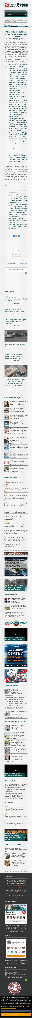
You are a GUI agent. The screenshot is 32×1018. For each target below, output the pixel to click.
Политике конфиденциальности (15, 1006)
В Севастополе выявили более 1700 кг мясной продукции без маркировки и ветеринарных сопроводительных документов (16, 498)
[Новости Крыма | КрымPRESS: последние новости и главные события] (16, 7)
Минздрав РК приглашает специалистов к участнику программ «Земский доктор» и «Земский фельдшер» (15, 432)
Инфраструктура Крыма (16, 19)
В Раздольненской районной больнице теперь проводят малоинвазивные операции (19, 455)
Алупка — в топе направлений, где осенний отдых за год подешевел (18, 863)
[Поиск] (26, 11)
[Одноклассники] (16, 236)
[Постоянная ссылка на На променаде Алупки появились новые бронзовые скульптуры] (7, 858)
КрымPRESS (15, 38)
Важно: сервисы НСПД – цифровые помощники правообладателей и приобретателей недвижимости (16, 785)
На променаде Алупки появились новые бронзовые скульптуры (18, 855)
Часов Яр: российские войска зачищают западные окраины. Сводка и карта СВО (14, 809)
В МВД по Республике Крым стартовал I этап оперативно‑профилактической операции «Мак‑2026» (15, 614)
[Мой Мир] (19, 236)
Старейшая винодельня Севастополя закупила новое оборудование (18, 749)
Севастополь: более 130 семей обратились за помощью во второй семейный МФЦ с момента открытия (16, 735)
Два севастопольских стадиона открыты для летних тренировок (18, 606)
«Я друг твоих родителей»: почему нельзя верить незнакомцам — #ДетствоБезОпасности (19, 462)
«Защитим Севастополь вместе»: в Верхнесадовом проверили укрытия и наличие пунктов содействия (16, 714)
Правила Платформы (12, 972)
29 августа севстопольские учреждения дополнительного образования (13, 518)
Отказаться (16, 1011)
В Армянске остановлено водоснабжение (12, 545)
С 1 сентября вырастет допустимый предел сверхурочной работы (17, 410)
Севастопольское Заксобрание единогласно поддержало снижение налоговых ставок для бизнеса (15, 539)
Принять (16, 1014)
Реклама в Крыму (10, 973)
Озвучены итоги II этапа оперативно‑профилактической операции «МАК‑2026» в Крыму (14, 525)
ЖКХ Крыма (24, 38)
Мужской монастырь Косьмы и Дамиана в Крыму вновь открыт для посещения (14, 588)
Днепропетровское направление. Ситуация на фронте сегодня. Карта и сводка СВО (15, 823)
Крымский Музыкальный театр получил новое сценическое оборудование (19, 600)
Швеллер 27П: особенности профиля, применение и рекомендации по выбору (13, 356)
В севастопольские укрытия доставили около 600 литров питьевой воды (17, 728)
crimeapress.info (12, 891)
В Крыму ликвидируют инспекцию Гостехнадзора (13, 775)
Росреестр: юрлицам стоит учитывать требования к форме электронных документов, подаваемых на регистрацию (15, 796)
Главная (8, 19)
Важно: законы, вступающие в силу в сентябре (17, 423)
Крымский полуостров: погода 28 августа (14, 483)
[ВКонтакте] (14, 236)
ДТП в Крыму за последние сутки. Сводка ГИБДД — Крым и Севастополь (16, 321)
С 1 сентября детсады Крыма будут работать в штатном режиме (16, 702)
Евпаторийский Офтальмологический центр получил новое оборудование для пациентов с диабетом (14, 470)
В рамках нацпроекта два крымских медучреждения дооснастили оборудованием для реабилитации (15, 440)
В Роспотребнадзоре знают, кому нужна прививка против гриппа (19, 416)
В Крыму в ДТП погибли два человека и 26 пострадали (14, 639)
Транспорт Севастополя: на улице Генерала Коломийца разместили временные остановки (19, 743)
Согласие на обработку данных (14, 977)
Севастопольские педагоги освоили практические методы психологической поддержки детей (15, 758)
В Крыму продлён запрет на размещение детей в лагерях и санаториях (19, 403)
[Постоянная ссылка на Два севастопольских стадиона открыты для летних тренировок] (7, 610)
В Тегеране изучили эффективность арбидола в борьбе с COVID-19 (16, 299)
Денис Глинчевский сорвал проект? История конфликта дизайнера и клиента (15, 505)
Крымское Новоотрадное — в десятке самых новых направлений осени (16, 511)
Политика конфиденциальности (15, 974)
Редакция (8, 971)
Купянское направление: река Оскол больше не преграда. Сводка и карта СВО (16, 816)
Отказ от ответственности (13, 976)
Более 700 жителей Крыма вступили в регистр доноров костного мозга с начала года (14, 707)
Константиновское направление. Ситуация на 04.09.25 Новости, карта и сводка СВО (13, 837)
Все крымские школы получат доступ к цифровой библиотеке (15, 698)
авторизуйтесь (23, 263)
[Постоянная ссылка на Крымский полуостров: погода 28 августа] (16, 341)
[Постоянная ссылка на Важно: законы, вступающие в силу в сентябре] (6, 426)
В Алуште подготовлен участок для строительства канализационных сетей (19, 447)
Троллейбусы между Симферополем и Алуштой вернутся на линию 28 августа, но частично (16, 532)
